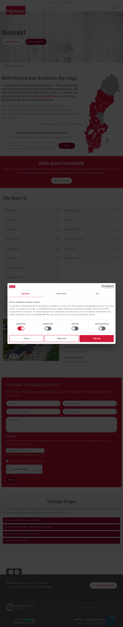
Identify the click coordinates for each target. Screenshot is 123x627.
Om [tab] (97, 294)
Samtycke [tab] (25, 294)
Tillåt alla (96, 338)
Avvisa (26, 338)
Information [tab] (61, 294)
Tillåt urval (61, 338)
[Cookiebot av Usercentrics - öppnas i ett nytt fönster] (103, 286)
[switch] (48, 328)
